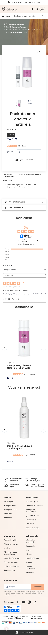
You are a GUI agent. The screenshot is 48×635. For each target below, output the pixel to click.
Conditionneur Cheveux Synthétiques (20, 447)
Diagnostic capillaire (11, 540)
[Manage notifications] (6, 629)
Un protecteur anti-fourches (17, 187)
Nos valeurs (30, 524)
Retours (29, 562)
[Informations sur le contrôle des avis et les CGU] (37, 240)
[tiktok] (35, 602)
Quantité (10, 152)
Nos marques (8, 502)
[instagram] (29, 602)
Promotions (8, 518)
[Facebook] (18, 602)
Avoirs (28, 550)
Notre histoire (31, 520)
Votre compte (32, 536)
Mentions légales (32, 502)
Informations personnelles (30, 541)
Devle (21, 618)
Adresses (29, 554)
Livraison (7, 548)
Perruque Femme (10, 506)
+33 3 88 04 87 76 (16, 2)
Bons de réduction (32, 558)
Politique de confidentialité (31, 511)
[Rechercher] (43, 16)
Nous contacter (9, 570)
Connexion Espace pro (12, 558)
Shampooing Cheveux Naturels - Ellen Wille (19, 366)
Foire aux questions (11, 562)
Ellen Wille (11, 129)
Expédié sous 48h (34, 2)
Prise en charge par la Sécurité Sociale (11, 553)
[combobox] (29, 16)
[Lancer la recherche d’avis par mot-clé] (46, 275)
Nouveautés (8, 514)
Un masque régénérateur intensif (19, 184)
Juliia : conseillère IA (11, 566)
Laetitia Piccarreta (36, 618)
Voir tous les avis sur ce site (26, 244)
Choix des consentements (31, 567)
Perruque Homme (10, 510)
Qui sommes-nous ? (33, 516)
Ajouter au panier (26, 159)
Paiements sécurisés (11, 544)
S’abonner (37, 587)
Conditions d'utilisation (34, 506)
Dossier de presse (32, 528)
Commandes (30, 546)
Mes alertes (30, 572)
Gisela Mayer (12, 443)
